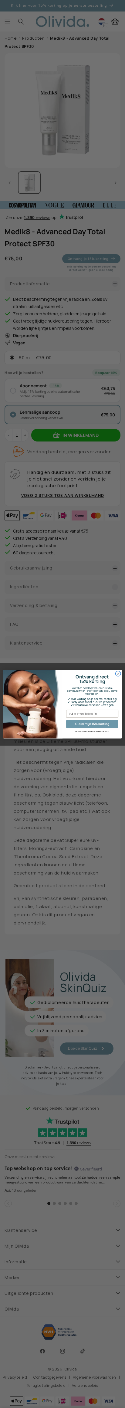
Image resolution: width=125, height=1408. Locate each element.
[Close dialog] (118, 673)
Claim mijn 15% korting (92, 724)
